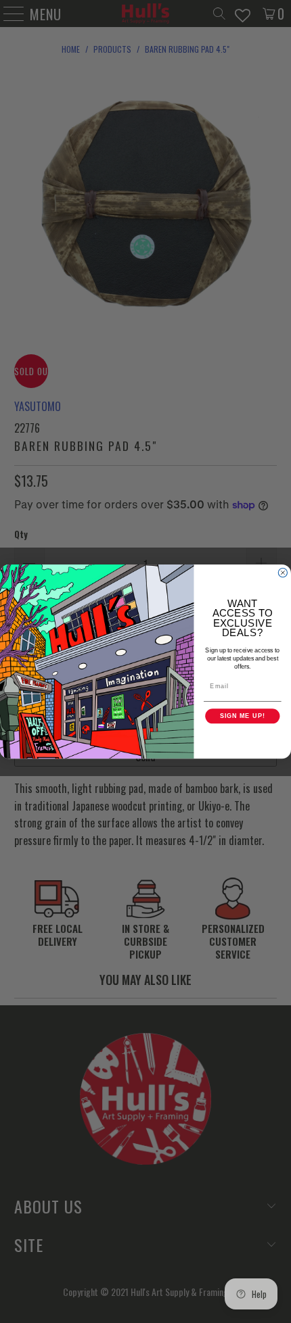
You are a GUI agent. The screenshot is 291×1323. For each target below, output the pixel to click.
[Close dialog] (282, 572)
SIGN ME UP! (242, 716)
